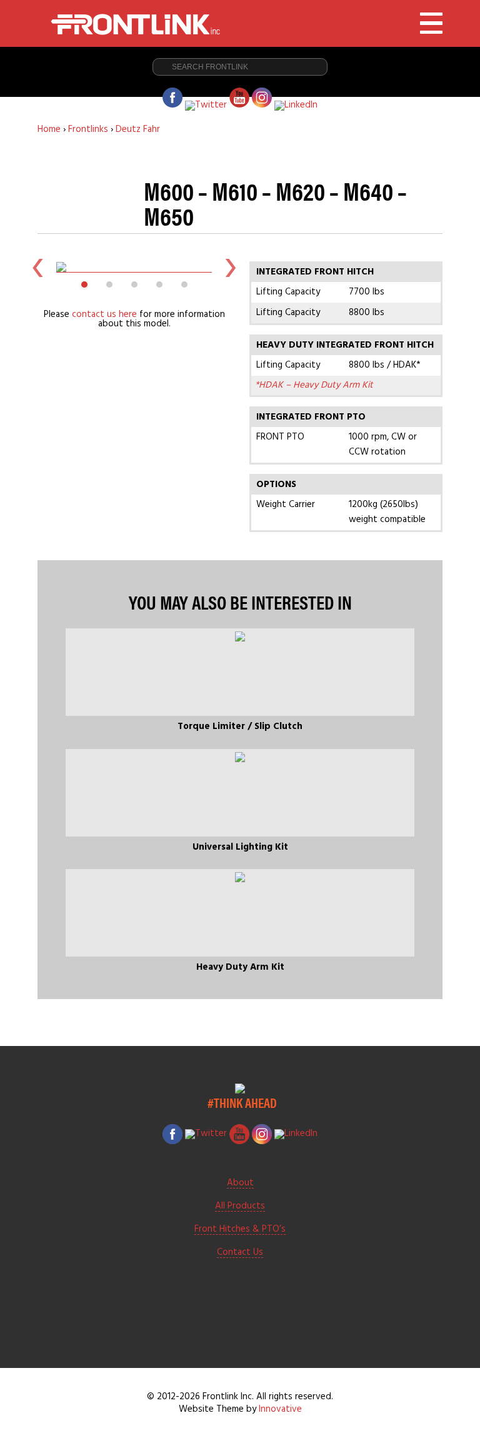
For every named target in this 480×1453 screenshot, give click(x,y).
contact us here (104, 314)
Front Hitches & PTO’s (240, 1230)
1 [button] (84, 284)
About (240, 1184)
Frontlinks (88, 129)
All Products (240, 1207)
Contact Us (240, 1253)
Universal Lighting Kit (240, 847)
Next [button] (230, 267)
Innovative (280, 1409)
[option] (134, 267)
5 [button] (184, 284)
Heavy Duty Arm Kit (240, 967)
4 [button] (159, 284)
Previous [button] (37, 267)
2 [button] (109, 284)
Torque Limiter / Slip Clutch (240, 726)
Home (49, 129)
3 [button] (134, 284)
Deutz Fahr (138, 129)
